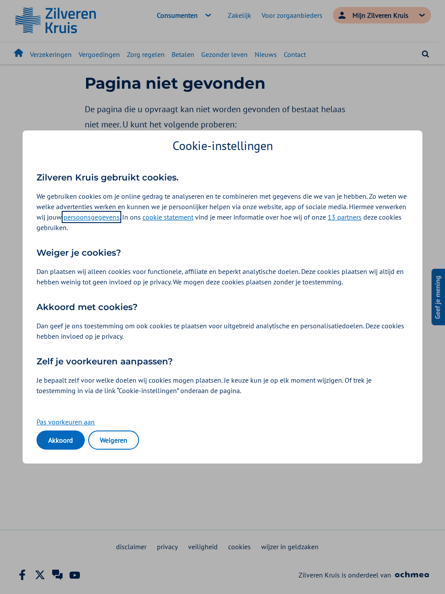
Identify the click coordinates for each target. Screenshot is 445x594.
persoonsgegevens (91, 217)
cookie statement (168, 217)
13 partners (345, 217)
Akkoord (60, 440)
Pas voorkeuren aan (66, 421)
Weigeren (113, 440)
